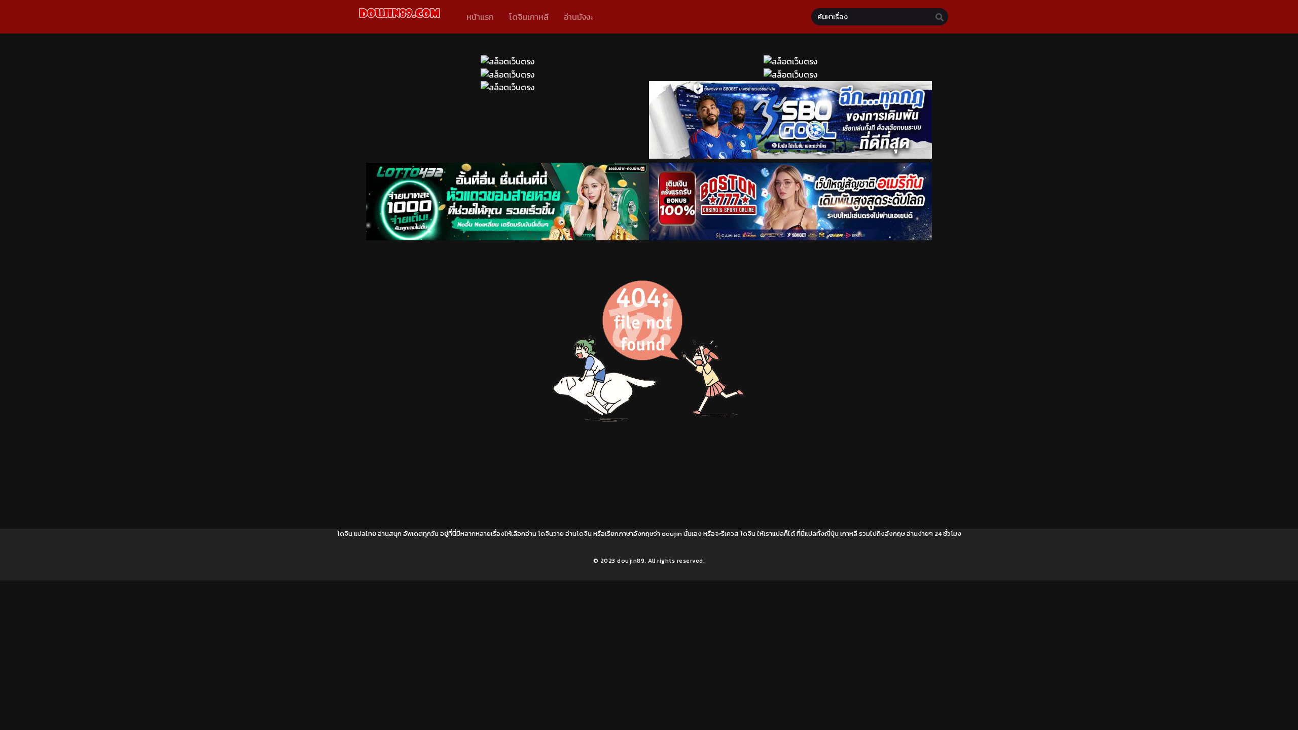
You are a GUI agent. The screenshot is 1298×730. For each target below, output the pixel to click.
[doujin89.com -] (399, 20)
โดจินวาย (551, 533)
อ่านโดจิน (578, 533)
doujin (672, 533)
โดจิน (344, 533)
